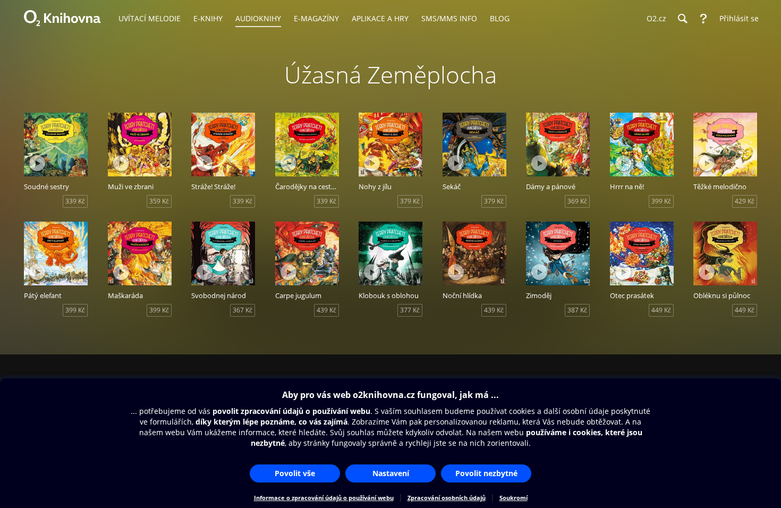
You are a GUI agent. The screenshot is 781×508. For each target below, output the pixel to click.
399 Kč (661, 201)
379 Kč (410, 201)
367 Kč (242, 310)
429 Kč (744, 201)
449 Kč (661, 310)
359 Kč (159, 201)
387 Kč (577, 310)
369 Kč (577, 201)
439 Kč (326, 310)
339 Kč (75, 201)
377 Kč (410, 310)
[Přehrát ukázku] (37, 163)
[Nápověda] (703, 18)
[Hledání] (682, 18)
